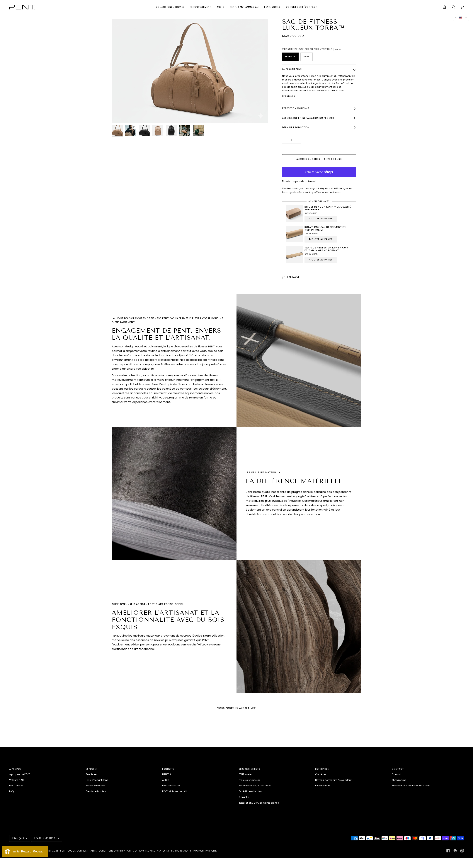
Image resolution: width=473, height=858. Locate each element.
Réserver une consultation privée (411, 785)
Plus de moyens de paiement (299, 181)
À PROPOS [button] (15, 769)
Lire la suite (288, 95)
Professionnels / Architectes (255, 785)
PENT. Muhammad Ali (174, 791)
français (18, 838)
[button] (170, 7)
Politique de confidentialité (78, 850)
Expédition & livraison (251, 791)
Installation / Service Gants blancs (259, 802)
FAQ (11, 791)
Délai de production (295, 127)
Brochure (91, 774)
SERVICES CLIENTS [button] (249, 769)
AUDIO (165, 780)
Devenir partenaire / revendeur (333, 780)
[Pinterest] (455, 850)
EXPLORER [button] (91, 769)
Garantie (244, 797)
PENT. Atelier (16, 785)
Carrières (320, 774)
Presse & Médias (95, 785)
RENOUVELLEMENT (172, 785)
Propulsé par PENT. (205, 850)
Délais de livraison (96, 791)
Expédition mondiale (295, 108)
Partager (293, 277)
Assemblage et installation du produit (308, 118)
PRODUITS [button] (168, 769)
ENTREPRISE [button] (322, 769)
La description (292, 69)
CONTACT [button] (398, 769)
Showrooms (399, 780)
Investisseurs (322, 785)
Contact (396, 774)
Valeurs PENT (16, 780)
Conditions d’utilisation (115, 850)
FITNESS (166, 774)
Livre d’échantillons (97, 780)
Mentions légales (144, 850)
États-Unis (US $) (45, 838)
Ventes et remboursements (174, 850)
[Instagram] (462, 850)
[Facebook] (448, 850)
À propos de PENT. (19, 774)
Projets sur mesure (250, 780)
